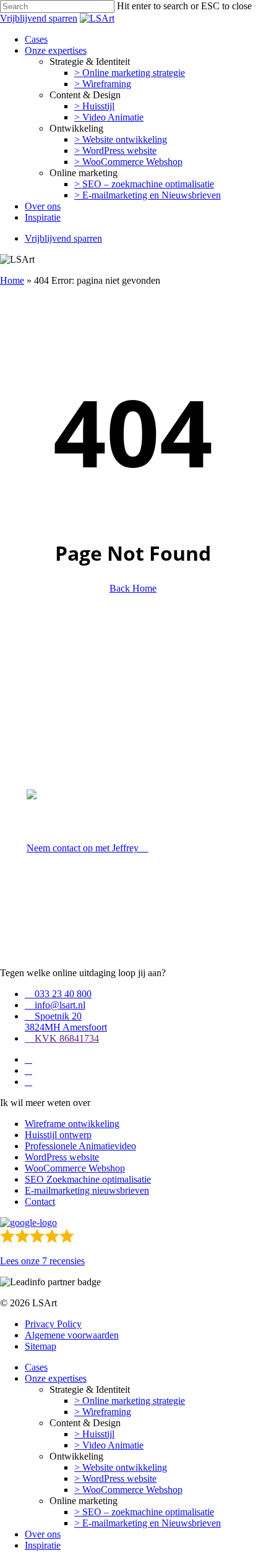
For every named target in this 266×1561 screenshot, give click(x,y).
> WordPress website (115, 1478)
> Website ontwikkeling (120, 1467)
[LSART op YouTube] (28, 1070)
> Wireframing (102, 1411)
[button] (87, 848)
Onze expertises (56, 1378)
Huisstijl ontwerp (58, 1134)
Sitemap (40, 1346)
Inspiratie (43, 1545)
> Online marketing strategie (129, 1400)
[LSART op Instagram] (28, 1081)
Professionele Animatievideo (80, 1146)
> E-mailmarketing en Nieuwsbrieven (147, 1523)
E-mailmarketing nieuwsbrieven (87, 1190)
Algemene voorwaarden (72, 1335)
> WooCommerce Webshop (128, 1489)
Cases (36, 1367)
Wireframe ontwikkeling (72, 1123)
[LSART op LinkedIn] (28, 1059)
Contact (40, 1201)
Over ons (43, 1534)
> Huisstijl (94, 1434)
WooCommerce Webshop (75, 1168)
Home (12, 280)
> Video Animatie (109, 1445)
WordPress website (62, 1157)
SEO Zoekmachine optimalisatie (88, 1179)
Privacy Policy (53, 1324)
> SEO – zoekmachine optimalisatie (144, 1512)
